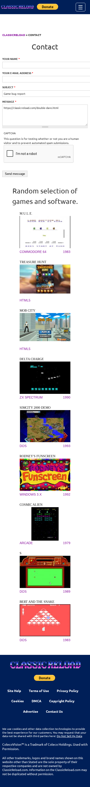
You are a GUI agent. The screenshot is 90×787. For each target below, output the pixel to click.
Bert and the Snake (37, 602)
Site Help (14, 691)
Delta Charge (32, 359)
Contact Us (54, 711)
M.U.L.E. (26, 213)
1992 (66, 494)
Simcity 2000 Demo (35, 407)
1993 (66, 446)
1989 (66, 591)
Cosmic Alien (31, 504)
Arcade (26, 543)
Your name (11, 59)
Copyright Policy (62, 701)
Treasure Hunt (33, 262)
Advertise (30, 711)
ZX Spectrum (31, 397)
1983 (66, 252)
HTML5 (25, 300)
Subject (8, 87)
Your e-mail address (17, 73)
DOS (23, 446)
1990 (66, 397)
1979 (66, 543)
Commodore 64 (33, 252)
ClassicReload (13, 35)
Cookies (17, 701)
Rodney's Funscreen (37, 456)
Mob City (27, 310)
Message (9, 101)
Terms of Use (39, 691)
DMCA (36, 701)
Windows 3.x (31, 494)
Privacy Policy (67, 691)
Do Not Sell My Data (69, 736)
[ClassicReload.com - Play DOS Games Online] (17, 7)
